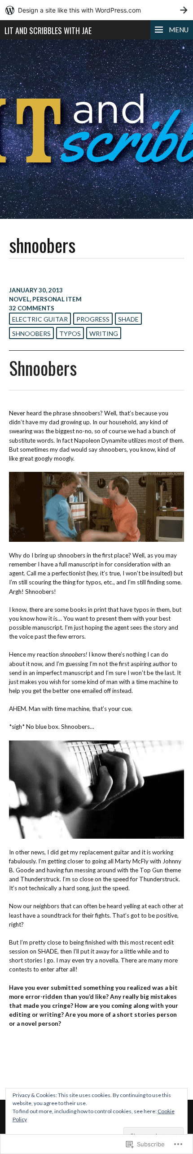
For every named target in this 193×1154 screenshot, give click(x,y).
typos (70, 333)
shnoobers (31, 333)
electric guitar (40, 319)
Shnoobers (43, 367)
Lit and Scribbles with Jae (48, 30)
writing (103, 333)
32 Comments (31, 308)
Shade (128, 319)
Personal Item (57, 299)
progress (93, 319)
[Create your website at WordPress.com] (96, 10)
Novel (19, 299)
